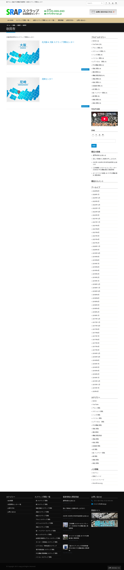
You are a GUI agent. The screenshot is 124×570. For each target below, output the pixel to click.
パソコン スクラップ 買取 (44, 557)
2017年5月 (96, 343)
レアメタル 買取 (98, 61)
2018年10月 (96, 291)
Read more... (85, 69)
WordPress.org (97, 483)
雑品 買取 (96, 103)
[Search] (102, 3)
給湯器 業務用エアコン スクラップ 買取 (48, 538)
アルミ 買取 (96, 48)
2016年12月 (96, 353)
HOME (11, 20)
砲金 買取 (96, 82)
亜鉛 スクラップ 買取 (42, 527)
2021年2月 (96, 243)
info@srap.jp (102, 504)
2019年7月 (96, 263)
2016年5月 (96, 367)
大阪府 (19, 25)
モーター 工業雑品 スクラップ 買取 (46, 542)
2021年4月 (96, 239)
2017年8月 (96, 333)
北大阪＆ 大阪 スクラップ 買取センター (58, 42)
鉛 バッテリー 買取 (99, 93)
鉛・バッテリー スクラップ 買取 (46, 531)
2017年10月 (96, 326)
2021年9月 (96, 225)
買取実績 (60, 20)
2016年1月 (96, 377)
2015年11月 (96, 384)
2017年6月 (96, 339)
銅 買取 (95, 96)
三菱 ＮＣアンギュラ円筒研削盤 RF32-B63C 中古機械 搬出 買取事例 (79, 548)
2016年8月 (96, 360)
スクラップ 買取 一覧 (22, 20)
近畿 (13, 25)
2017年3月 (96, 350)
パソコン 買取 (97, 58)
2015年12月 (96, 381)
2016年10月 (96, 357)
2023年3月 (96, 201)
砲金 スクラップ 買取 (42, 516)
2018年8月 (96, 298)
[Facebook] (106, 3)
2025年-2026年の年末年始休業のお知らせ (76, 516)
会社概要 (10, 500)
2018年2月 (96, 312)
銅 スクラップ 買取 (42, 504)
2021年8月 (96, 229)
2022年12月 (96, 205)
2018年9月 (96, 295)
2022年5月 (96, 215)
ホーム (8, 25)
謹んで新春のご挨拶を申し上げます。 (105, 159)
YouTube (96, 44)
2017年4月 (96, 346)
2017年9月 (96, 329)
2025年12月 (96, 198)
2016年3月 (96, 374)
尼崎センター (47, 79)
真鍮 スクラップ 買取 (42, 512)
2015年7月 (96, 388)
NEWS (95, 41)
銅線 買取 (96, 99)
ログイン (95, 473)
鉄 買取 (95, 89)
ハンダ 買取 (96, 55)
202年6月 (96, 391)
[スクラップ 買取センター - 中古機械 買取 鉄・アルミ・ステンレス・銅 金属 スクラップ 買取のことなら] (35, 12)
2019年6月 (96, 267)
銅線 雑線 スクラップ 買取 (44, 508)
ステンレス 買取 (98, 51)
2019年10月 (96, 253)
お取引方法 (69, 20)
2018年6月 (96, 301)
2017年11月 (96, 322)
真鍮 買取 (96, 79)
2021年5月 (96, 236)
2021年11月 (96, 222)
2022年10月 (96, 212)
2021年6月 (96, 232)
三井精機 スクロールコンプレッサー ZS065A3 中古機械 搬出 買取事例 (105, 169)
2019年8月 (96, 260)
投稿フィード (97, 476)
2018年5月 (96, 305)
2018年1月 (96, 315)
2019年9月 (96, 257)
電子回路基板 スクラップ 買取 (45, 549)
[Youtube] (112, 3)
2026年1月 (96, 194)
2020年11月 (96, 246)
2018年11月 (96, 288)
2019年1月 (96, 281)
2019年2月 (96, 277)
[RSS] (109, 3)
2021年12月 (96, 219)
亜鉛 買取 (96, 68)
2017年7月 (96, 336)
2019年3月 (96, 274)
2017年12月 (96, 319)
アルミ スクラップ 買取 (43, 519)
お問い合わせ (81, 20)
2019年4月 (96, 270)
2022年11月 (96, 208)
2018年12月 (96, 284)
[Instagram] (116, 3)
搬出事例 (95, 72)
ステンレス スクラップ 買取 (44, 523)
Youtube (99, 134)
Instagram (102, 134)
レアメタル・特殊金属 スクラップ (46, 546)
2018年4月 (96, 308)
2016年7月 (96, 364)
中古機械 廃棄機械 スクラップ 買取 (46, 553)
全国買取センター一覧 (14, 504)
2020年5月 (96, 250)
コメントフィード (98, 480)
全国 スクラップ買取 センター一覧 (43, 20)
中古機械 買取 (97, 65)
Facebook (93, 134)
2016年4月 (96, 371)
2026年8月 (96, 191)
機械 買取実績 (97, 75)
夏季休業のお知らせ (99, 155)
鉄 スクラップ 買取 (42, 500)
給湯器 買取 (96, 86)
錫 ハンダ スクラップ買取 (44, 534)
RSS (96, 134)
